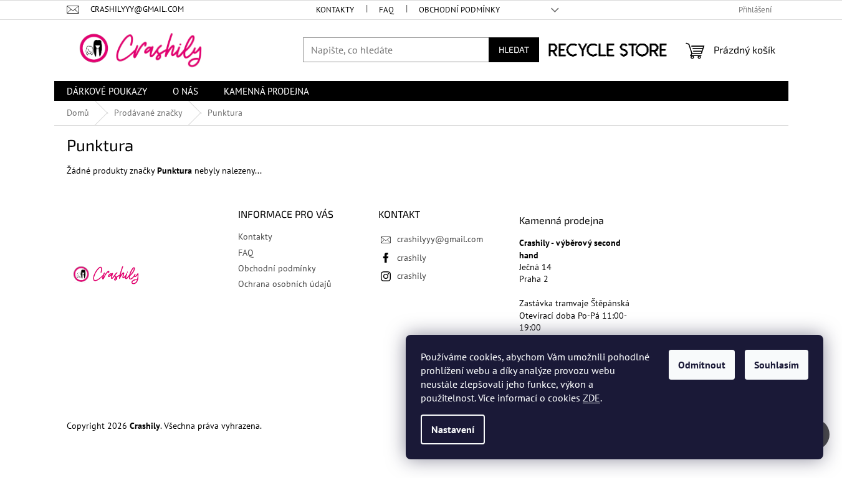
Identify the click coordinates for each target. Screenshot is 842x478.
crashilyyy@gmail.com (440, 239)
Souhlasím (776, 364)
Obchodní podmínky (459, 9)
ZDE (591, 397)
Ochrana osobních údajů (285, 283)
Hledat (514, 49)
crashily (411, 257)
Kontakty (335, 9)
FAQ (386, 9)
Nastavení (452, 429)
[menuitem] (107, 91)
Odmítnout (701, 364)
